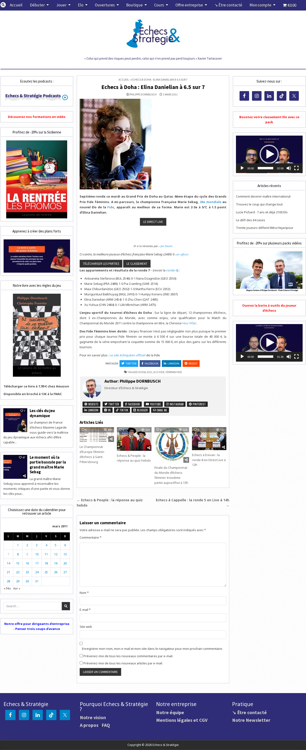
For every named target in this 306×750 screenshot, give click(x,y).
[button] (269, 154)
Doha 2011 (145, 372)
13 (65, 554)
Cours (159, 5)
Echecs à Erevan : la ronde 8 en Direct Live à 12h (209, 460)
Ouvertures (105, 5)
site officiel (181, 254)
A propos (89, 725)
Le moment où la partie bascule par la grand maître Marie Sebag (48, 464)
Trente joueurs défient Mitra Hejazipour (264, 228)
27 (65, 572)
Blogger (142, 410)
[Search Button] (3, 4)
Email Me (161, 410)
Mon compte (260, 5)
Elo (80, 5)
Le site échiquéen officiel (128, 355)
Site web (86, 626)
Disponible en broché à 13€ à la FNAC (33, 394)
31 (36, 581)
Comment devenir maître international (263, 196)
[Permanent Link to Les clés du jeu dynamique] (15, 420)
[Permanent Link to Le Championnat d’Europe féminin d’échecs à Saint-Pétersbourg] (97, 434)
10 (36, 554)
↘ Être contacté (228, 5)
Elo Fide (158, 372)
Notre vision (93, 717)
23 (27, 572)
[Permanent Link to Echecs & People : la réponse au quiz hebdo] (134, 439)
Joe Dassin (166, 246)
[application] (269, 154)
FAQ (106, 725)
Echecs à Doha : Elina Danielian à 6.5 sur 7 (153, 87)
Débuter (37, 5)
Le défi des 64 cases (250, 220)
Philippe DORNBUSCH (143, 94)
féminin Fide (174, 372)
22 (17, 572)
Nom (84, 592)
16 (27, 563)
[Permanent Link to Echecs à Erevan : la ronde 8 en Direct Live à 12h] (209, 438)
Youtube (155, 404)
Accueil (16, 5)
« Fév (7, 588)
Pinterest (199, 404)
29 (17, 581)
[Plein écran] (296, 168)
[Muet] (288, 168)
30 (27, 581)
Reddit (193, 363)
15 (17, 563)
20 (65, 563)
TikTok (123, 410)
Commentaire (90, 537)
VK (109, 410)
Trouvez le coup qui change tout (259, 204)
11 (46, 554)
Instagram (176, 404)
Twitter (131, 363)
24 (36, 572)
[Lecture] (242, 168)
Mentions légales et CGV (182, 720)
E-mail (85, 609)
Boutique (134, 5)
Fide (110, 207)
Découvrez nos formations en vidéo (37, 117)
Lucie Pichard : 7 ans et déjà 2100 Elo (262, 212)
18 (46, 563)
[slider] (265, 168)
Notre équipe (170, 712)
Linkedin (173, 363)
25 (46, 572)
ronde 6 (171, 270)
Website (92, 404)
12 (55, 554)
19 (55, 563)
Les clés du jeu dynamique (42, 413)
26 (55, 572)
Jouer (61, 5)
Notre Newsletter (251, 720)
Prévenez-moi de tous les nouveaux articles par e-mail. (123, 663)
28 (8, 581)
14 (8, 563)
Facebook (151, 363)
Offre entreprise (189, 5)
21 (8, 572)
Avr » (16, 588)
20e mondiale (210, 202)
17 (36, 563)
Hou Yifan (189, 323)
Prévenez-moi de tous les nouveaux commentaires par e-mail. (128, 656)
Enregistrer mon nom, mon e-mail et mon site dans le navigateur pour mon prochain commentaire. (152, 648)
